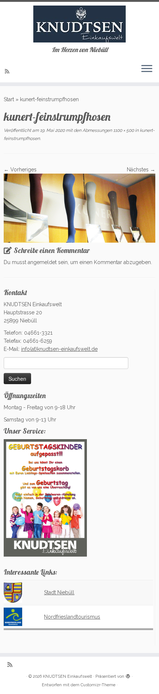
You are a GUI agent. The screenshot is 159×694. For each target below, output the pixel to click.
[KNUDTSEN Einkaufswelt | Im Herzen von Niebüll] (79, 24)
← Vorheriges (20, 169)
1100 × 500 (123, 130)
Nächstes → (141, 169)
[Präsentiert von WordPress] (128, 675)
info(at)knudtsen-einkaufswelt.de (59, 349)
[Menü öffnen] (146, 69)
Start (9, 99)
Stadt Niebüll (59, 592)
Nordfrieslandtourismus (72, 617)
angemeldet (42, 262)
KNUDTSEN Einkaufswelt (67, 676)
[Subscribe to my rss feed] (8, 71)
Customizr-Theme (98, 685)
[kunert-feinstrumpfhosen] (79, 208)
